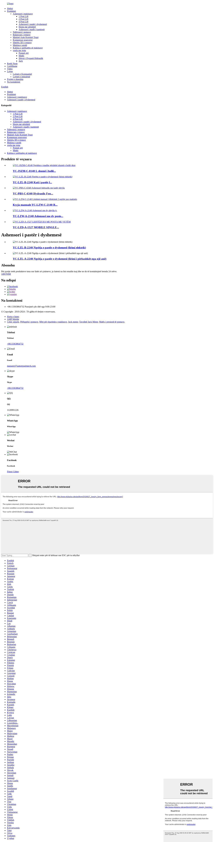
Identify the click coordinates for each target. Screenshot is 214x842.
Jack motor (73, 322)
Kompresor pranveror (23, 40)
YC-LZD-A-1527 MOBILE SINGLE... (36, 227)
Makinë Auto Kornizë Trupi (25, 37)
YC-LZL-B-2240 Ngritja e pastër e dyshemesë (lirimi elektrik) (49, 247)
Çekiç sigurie (13, 322)
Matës (21, 55)
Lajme (10, 71)
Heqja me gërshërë (27, 27)
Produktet (11, 11)
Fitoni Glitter (13, 471)
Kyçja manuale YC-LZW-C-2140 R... (35, 204)
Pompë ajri (24, 53)
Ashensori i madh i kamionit (32, 29)
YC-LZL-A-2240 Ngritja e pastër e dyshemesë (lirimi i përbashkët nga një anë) (59, 258)
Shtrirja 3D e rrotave (22, 42)
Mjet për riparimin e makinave (53, 322)
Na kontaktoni (13, 82)
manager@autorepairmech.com (21, 366)
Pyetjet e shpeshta (15, 79)
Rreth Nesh (12, 63)
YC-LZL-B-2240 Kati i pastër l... (32, 182)
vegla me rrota (19, 50)
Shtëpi (10, 8)
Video (10, 69)
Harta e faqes (13, 316)
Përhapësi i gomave (29, 322)
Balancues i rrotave (21, 34)
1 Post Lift (23, 16)
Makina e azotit (20, 45)
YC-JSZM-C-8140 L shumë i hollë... (34, 171)
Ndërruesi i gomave (22, 32)
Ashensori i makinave (23, 14)
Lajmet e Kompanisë (22, 74)
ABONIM (6, 274)
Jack (21, 61)
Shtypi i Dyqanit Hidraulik (31, 58)
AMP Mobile (13, 319)
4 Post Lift (23, 21)
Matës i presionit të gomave (111, 322)
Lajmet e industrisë (21, 76)
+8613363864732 (15, 344)
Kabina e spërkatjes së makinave (28, 48)
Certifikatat (12, 66)
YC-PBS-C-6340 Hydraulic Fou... (33, 193)
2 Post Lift (23, 19)
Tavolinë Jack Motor (88, 322)
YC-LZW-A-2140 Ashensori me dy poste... (38, 216)
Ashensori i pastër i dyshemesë (33, 24)
